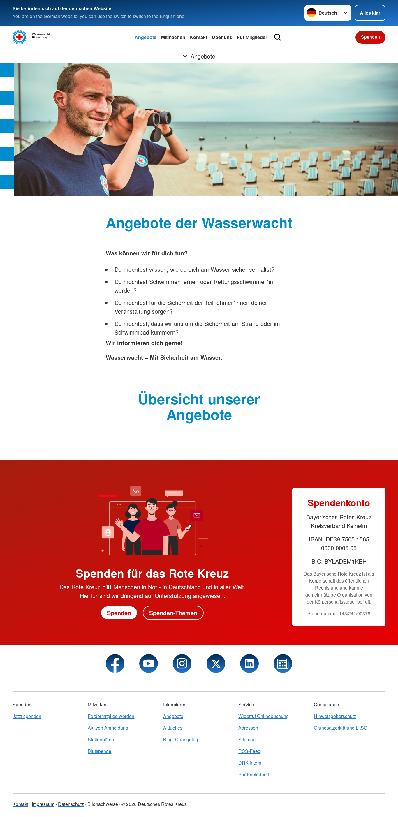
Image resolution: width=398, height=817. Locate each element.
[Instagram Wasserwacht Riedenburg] (182, 663)
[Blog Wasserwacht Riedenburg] (283, 663)
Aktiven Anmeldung (108, 727)
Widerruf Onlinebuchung (263, 716)
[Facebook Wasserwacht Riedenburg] (115, 663)
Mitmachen (173, 37)
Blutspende (99, 751)
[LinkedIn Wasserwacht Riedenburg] (249, 663)
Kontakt (198, 37)
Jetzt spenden (27, 716)
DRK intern (249, 762)
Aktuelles (172, 727)
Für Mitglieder (252, 37)
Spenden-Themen (173, 612)
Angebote (145, 37)
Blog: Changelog (180, 739)
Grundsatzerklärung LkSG (340, 727)
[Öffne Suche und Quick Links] (277, 37)
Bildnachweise (102, 804)
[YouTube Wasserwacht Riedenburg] (148, 663)
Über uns (222, 37)
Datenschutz (71, 804)
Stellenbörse (101, 739)
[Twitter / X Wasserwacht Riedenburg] (216, 663)
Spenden (370, 36)
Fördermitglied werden (111, 716)
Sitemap (247, 739)
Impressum (43, 804)
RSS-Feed (249, 751)
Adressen (248, 727)
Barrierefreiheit (253, 774)
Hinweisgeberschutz (335, 716)
